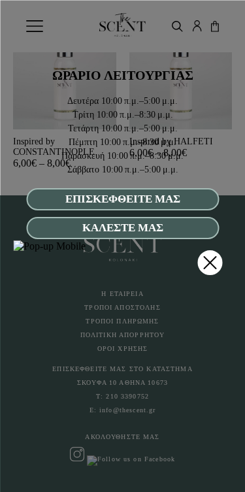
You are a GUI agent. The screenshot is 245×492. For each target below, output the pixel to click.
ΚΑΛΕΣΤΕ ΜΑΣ (122, 227)
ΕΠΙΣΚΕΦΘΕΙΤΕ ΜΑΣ (122, 199)
